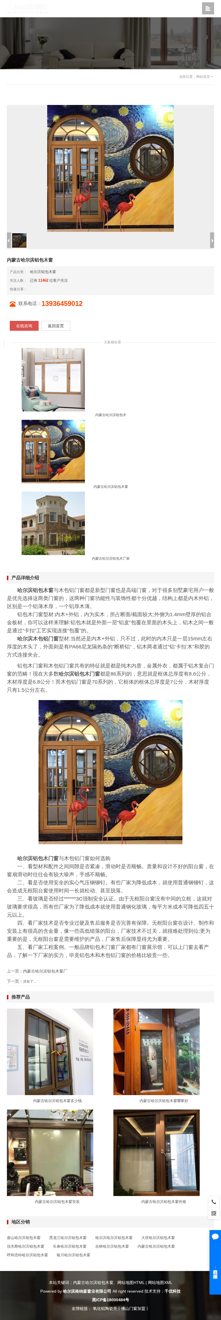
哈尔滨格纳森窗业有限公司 (87, 1291)
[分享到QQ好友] (46, 289)
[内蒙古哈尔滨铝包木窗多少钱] (50, 1052)
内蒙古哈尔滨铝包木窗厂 (45, 971)
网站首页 (203, 77)
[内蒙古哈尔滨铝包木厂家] (53, 523)
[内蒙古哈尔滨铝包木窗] (53, 451)
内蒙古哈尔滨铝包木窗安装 (57, 1201)
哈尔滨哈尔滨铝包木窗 (114, 1238)
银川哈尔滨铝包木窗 (73, 1255)
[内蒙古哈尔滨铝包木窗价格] (156, 1152)
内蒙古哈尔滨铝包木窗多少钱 (57, 1101)
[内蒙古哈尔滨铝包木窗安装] (50, 1152)
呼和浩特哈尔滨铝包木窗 (27, 1255)
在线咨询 (24, 326)
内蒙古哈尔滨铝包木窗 (111, 487)
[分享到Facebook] (41, 289)
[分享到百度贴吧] (55, 289)
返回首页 (56, 326)
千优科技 (173, 1291)
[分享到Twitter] (50, 289)
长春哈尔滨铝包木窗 (70, 1246)
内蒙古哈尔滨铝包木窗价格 (163, 1201)
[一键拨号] (214, 1201)
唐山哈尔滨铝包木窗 (24, 1238)
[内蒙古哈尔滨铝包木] (53, 379)
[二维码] (214, 1213)
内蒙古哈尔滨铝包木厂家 (111, 558)
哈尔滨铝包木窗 (43, 272)
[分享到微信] (37, 289)
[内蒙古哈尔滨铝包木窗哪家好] (156, 1052)
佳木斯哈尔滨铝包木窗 (25, 1246)
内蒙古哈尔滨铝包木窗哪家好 (164, 1101)
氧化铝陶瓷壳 (105, 1308)
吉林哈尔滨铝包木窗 (112, 1246)
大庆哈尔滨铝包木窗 (158, 1238)
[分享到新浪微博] (32, 289)
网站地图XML (160, 1282)
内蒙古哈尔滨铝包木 (110, 415)
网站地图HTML (130, 1282)
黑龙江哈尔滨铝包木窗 (68, 1238)
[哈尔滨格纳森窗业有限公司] (28, 8)
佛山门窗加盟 (133, 1308)
